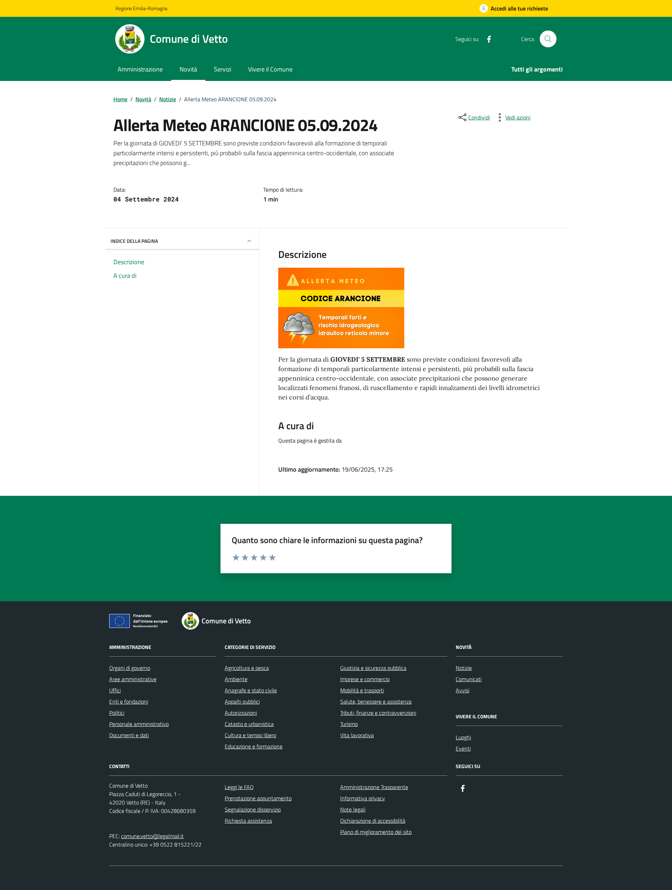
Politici (116, 712)
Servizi (222, 69)
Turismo (349, 724)
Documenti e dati (129, 735)
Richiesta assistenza (248, 820)
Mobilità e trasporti (362, 690)
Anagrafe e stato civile (251, 690)
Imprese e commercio (365, 679)
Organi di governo (129, 668)
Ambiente (236, 679)
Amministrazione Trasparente (374, 787)
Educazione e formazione (253, 746)
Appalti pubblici (242, 701)
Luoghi (463, 737)
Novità (188, 69)
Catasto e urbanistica (249, 724)
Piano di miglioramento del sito (376, 832)
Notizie (464, 668)
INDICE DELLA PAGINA (134, 241)
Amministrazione (140, 69)
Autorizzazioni (241, 712)
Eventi (463, 748)
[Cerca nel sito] (548, 38)
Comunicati (469, 679)
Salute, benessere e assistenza (376, 701)
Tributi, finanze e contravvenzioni (378, 712)
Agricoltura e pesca (247, 668)
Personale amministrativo (139, 724)
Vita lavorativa (357, 735)
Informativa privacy (362, 798)
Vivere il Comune (270, 69)
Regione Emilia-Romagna (141, 8)
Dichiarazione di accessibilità (372, 820)
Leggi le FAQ (239, 787)
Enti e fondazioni (128, 701)
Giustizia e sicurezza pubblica (373, 668)
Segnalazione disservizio (253, 809)
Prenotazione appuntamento (258, 798)
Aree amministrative (132, 679)
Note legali (352, 809)
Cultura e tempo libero (250, 735)
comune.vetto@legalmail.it (152, 836)
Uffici (115, 690)
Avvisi (462, 690)
